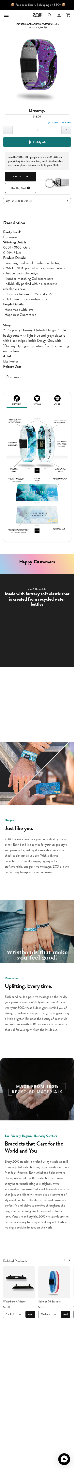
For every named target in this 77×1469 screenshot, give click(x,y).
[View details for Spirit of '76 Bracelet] (54, 1282)
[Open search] (49, 15)
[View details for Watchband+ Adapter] (19, 1282)
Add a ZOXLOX (20, 176)
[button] (64, 1459)
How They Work (18, 188)
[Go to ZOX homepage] (37, 15)
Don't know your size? (61, 122)
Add (30, 1314)
